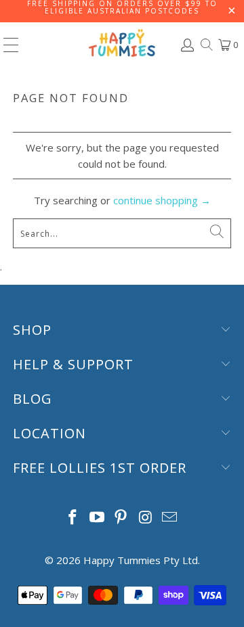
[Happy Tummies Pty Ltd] (122, 44)
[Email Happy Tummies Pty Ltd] (170, 517)
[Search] (206, 45)
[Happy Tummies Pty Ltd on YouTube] (97, 517)
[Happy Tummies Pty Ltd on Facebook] (73, 517)
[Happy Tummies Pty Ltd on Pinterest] (121, 517)
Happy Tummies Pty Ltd (140, 560)
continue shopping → (162, 200)
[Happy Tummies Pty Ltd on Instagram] (146, 517)
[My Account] (186, 45)
